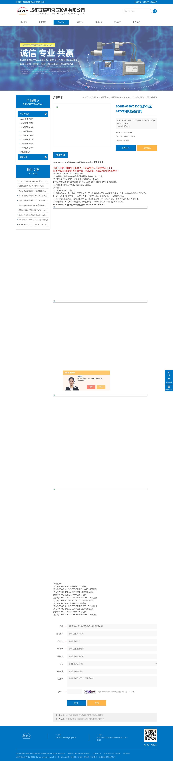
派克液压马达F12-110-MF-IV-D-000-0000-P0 (33, 224)
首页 (86, 97)
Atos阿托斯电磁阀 (26, 148)
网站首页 (23, 22)
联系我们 (154, 2)
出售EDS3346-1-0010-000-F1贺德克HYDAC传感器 (33, 181)
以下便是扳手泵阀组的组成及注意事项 (33, 196)
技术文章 (98, 22)
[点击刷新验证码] (90, 692)
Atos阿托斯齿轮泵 (26, 135)
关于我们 (42, 22)
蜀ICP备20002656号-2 (82, 753)
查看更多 (24, 157)
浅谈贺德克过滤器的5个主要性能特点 (32, 191)
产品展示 (93, 97)
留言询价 (147, 148)
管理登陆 (126, 753)
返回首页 (138, 2)
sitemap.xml (97, 753)
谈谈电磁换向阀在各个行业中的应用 (32, 186)
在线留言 (146, 2)
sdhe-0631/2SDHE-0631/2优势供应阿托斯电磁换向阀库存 (82, 715)
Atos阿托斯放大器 (26, 139)
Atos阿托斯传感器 (26, 123)
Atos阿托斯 (24, 114)
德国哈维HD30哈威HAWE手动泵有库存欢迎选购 (33, 205)
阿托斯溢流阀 (25, 152)
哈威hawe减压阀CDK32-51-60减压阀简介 (33, 220)
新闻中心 (80, 22)
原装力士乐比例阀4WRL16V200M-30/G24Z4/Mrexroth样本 (33, 210)
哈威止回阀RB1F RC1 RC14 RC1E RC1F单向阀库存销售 (33, 200)
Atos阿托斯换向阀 (26, 127)
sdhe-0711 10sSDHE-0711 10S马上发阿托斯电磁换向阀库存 (83, 719)
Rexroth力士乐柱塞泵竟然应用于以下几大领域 (33, 215)
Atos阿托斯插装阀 (26, 131)
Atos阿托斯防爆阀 (26, 119)
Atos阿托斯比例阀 (26, 144)
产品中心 (61, 22)
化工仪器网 (116, 753)
